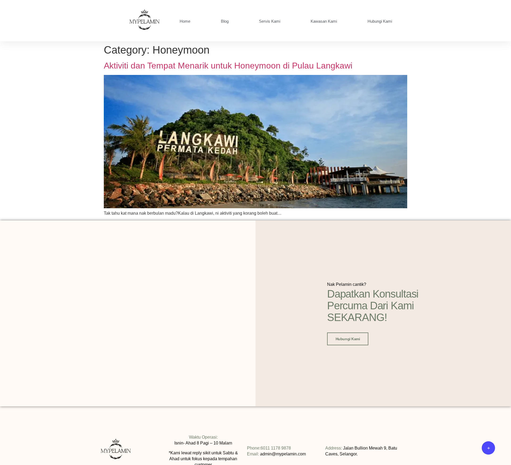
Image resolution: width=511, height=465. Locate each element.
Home (185, 21)
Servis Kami (269, 21)
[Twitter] (421, 453)
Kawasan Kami (324, 21)
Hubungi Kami (380, 21)
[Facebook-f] (413, 453)
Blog (225, 21)
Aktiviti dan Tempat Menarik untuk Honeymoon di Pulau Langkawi (228, 65)
